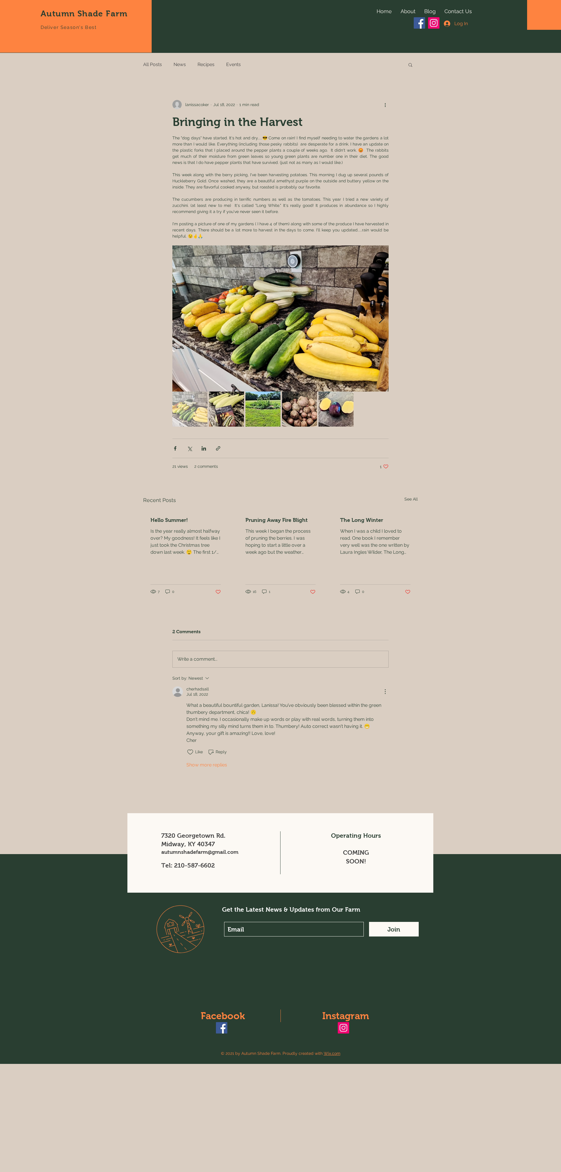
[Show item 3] (262, 409)
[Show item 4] (299, 409)
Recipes (206, 64)
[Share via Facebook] (175, 448)
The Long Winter (361, 520)
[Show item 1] (189, 409)
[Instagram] (433, 23)
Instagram (345, 1015)
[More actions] (385, 104)
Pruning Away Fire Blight (276, 520)
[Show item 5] (336, 409)
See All (411, 499)
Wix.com (332, 1053)
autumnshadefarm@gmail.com (199, 852)
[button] (410, 64)
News (180, 64)
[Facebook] (419, 23)
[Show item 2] (226, 409)
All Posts (152, 64)
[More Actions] (385, 691)
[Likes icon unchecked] (190, 752)
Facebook (223, 1015)
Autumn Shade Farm (84, 13)
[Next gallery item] (381, 318)
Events (233, 64)
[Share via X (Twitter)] (189, 448)
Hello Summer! (169, 520)
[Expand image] (280, 318)
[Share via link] (218, 448)
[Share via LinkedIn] (204, 448)
